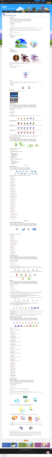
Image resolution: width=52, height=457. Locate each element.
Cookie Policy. (5, 456)
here (18, 32)
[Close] (51, 455)
